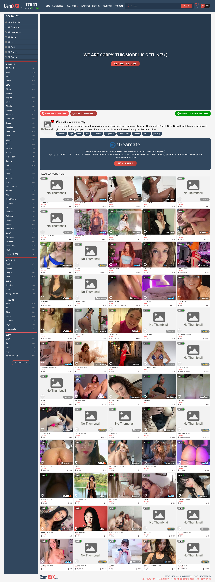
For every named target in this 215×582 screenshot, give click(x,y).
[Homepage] (13, 6)
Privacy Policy (163, 579)
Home (47, 6)
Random (119, 6)
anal (87, 134)
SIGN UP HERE (125, 163)
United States (185, 371)
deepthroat (109, 134)
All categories (21, 363)
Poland (182, 470)
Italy (79, 404)
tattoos (146, 134)
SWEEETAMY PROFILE (56, 113)
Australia (80, 569)
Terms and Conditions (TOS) (182, 579)
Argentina (47, 305)
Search (186, 6)
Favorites (85, 6)
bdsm (79, 134)
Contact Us (206, 579)
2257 (197, 579)
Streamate (62, 134)
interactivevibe (124, 134)
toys (71, 134)
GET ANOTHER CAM (125, 63)
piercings (157, 134)
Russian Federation (118, 305)
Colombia (183, 272)
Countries (107, 6)
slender (137, 134)
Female (43, 204)
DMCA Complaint (148, 579)
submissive (97, 134)
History (96, 6)
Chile (182, 239)
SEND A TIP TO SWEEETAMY (194, 113)
